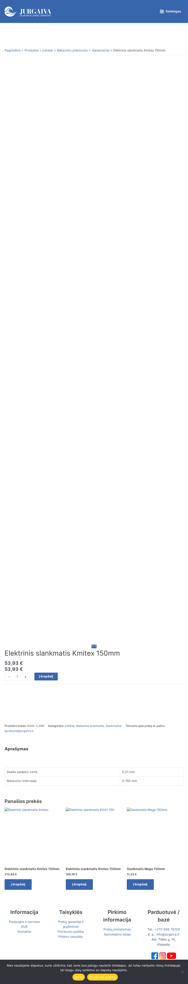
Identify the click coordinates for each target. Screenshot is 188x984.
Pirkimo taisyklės (70, 936)
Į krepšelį (46, 676)
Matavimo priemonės (90, 726)
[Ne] (182, 972)
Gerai (79, 977)
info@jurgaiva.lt (167, 934)
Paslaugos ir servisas (24, 922)
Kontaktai (24, 931)
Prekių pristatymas (117, 929)
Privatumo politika (71, 931)
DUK (24, 926)
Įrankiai (70, 726)
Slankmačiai (113, 726)
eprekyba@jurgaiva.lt (19, 731)
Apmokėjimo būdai (117, 934)
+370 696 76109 (167, 929)
